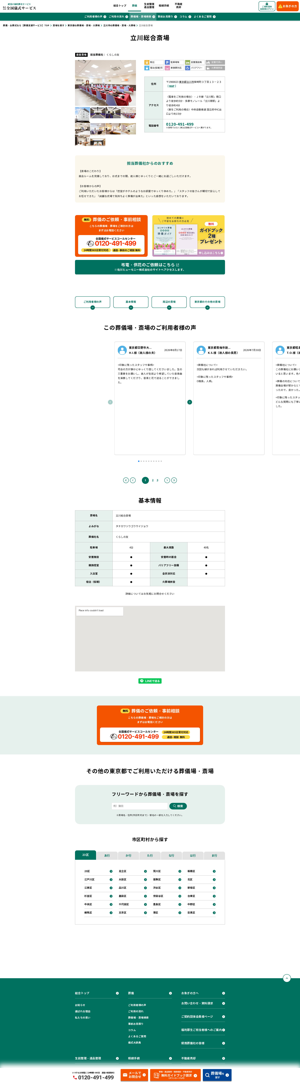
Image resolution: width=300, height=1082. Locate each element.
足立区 (122, 871)
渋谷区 (157, 887)
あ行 (107, 855)
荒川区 (157, 871)
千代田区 (124, 904)
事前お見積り (165, 16)
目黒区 (191, 912)
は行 (193, 855)
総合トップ (119, 5)
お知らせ (80, 1005)
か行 (128, 855)
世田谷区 (158, 896)
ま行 (214, 855)
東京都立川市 (186, 81)
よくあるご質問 (203, 16)
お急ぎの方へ (190, 993)
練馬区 (88, 912)
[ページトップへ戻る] (287, 978)
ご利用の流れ (116, 16)
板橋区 (191, 871)
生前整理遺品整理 (149, 6)
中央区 (88, 904)
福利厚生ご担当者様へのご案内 (201, 1030)
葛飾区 (157, 879)
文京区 (122, 912)
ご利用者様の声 (93, 16)
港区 (155, 912)
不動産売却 (178, 6)
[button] (138, 461)
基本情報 (131, 302)
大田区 (122, 879)
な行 (171, 855)
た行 (150, 855)
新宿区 (191, 887)
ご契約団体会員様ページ (197, 1016)
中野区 (191, 904)
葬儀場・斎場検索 (141, 16)
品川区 (122, 887)
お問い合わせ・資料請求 (197, 1003)
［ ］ (172, 86)
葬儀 (134, 5)
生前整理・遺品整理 (88, 1058)
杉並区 (88, 896)
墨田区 (122, 896)
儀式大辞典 (134, 1042)
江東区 (88, 887)
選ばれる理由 (82, 1011)
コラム (183, 16)
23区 (85, 855)
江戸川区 (89, 879)
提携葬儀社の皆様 (192, 1043)
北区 (190, 879)
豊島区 (157, 904)
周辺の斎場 (169, 302)
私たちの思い (82, 1017)
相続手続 (164, 5)
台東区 (191, 896)
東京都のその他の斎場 (207, 302)
